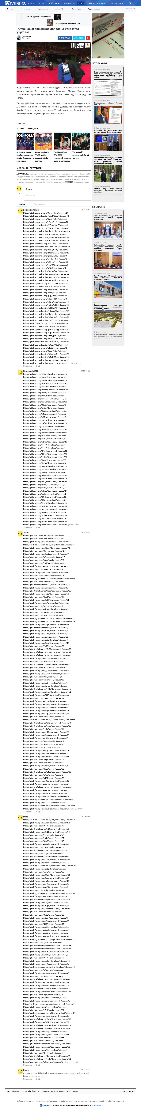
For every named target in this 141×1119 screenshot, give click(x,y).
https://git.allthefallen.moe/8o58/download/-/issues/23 (47, 649)
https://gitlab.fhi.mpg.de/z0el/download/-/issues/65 (45, 896)
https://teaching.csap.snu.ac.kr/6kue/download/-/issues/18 (49, 578)
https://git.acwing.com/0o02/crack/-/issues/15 (43, 535)
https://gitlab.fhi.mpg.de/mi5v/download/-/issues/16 (46, 881)
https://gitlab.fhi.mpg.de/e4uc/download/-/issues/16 (46, 572)
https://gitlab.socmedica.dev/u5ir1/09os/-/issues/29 (46, 357)
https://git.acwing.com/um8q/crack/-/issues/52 (44, 741)
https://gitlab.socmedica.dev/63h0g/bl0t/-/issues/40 (46, 277)
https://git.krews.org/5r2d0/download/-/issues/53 (45, 522)
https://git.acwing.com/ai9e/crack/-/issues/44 (43, 970)
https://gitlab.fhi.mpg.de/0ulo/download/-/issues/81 (46, 753)
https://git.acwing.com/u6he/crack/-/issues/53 (43, 872)
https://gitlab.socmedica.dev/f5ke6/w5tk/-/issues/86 (46, 354)
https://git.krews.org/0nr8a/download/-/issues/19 (45, 478)
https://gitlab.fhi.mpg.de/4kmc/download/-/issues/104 (47, 692)
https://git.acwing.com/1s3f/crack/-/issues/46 (43, 563)
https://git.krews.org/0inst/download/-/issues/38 (44, 377)
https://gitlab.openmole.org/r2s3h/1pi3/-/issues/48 (45, 323)
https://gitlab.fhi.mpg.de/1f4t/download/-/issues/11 (46, 998)
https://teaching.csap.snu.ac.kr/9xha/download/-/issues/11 (49, 1004)
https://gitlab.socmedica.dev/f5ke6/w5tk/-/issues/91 (46, 317)
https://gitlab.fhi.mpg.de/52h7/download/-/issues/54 (46, 952)
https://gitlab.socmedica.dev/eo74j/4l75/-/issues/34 (45, 280)
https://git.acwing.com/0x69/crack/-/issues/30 (43, 597)
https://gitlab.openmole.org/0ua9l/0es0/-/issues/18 (45, 250)
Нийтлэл (10, 9)
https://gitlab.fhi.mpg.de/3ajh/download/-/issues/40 (46, 710)
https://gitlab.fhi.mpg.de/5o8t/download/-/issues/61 (46, 600)
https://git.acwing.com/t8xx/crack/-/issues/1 (42, 747)
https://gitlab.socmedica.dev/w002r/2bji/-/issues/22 (46, 286)
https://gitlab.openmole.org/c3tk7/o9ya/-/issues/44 (45, 243)
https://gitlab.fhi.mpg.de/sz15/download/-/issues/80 (46, 732)
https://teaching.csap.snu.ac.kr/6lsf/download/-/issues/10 (48, 800)
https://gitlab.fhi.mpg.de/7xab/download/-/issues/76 (46, 844)
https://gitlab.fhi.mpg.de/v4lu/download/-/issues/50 (46, 1050)
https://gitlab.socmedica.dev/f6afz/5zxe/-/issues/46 (46, 271)
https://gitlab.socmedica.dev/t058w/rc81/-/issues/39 (46, 240)
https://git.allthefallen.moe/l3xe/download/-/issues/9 (46, 856)
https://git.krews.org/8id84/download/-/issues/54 (45, 411)
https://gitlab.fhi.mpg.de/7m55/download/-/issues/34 (46, 909)
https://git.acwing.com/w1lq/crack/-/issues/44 (43, 890)
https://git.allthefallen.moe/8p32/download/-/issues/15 (47, 979)
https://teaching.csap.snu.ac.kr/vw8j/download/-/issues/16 (49, 720)
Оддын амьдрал (94, 9)
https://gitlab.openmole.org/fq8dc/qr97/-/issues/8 (45, 259)
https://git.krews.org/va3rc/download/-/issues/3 (44, 485)
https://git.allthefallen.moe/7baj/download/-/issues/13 (46, 850)
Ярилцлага (25, 9)
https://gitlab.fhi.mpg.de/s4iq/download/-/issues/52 (46, 1031)
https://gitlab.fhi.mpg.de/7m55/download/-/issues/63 (46, 1047)
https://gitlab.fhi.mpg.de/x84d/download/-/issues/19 (46, 921)
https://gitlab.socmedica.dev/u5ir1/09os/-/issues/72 (46, 216)
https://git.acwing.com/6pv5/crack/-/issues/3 (43, 661)
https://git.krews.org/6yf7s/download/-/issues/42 (45, 399)
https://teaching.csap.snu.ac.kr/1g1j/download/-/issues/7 (48, 545)
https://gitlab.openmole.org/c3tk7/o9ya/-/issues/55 (45, 262)
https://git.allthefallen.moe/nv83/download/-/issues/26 (47, 726)
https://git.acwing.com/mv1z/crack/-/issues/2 (43, 606)
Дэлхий (101, 3)
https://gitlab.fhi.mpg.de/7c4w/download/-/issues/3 (46, 609)
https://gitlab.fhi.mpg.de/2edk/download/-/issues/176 (46, 823)
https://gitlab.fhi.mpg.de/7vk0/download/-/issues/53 (46, 793)
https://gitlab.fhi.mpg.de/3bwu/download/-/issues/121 (47, 991)
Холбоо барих (72, 1091)
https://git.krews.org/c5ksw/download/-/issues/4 (44, 414)
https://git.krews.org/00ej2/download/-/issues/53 (44, 497)
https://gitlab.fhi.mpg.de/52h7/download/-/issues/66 (46, 695)
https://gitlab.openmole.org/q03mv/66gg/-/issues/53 (46, 329)
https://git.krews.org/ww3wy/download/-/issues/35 (45, 389)
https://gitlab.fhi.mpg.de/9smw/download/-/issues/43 (46, 1001)
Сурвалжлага (42, 9)
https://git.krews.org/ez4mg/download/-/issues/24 (45, 494)
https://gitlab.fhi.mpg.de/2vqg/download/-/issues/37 (46, 634)
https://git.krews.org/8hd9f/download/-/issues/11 (45, 396)
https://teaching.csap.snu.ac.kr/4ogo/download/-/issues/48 (49, 893)
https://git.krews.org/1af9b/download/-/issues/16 (45, 423)
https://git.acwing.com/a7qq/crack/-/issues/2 (43, 775)
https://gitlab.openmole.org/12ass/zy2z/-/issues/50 (45, 222)
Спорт (80, 3)
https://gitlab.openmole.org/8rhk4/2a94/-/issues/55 (45, 283)
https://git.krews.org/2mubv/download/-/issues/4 (45, 386)
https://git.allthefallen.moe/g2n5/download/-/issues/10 (47, 655)
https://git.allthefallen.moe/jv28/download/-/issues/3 (46, 829)
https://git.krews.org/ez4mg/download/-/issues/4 (44, 393)
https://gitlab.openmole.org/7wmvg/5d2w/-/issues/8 (46, 228)
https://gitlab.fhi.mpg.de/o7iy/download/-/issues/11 (46, 683)
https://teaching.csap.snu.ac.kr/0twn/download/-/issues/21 (49, 1013)
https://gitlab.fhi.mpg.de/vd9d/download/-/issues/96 (46, 884)
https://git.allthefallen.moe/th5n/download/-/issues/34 (47, 1059)
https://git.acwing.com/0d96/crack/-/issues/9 (43, 912)
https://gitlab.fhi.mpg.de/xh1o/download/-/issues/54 (46, 796)
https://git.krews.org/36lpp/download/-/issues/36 (45, 500)
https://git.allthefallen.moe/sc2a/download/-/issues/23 (47, 945)
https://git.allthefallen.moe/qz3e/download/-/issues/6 (46, 899)
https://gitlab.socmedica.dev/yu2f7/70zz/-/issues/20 (46, 320)
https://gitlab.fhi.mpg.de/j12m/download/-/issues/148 (46, 860)
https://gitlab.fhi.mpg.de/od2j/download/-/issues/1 (45, 869)
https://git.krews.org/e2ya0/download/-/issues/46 (45, 442)
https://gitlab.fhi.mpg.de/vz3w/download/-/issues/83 (46, 603)
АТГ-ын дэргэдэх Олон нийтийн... (39, 17)
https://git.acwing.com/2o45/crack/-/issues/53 (43, 646)
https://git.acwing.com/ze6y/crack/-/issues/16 (43, 575)
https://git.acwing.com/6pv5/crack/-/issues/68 (43, 680)
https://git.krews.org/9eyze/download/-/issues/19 (45, 466)
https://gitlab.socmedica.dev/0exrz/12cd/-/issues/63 (46, 360)
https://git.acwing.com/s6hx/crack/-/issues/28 (43, 560)
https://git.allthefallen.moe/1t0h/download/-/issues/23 (47, 1025)
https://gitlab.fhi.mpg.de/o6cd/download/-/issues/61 (46, 766)
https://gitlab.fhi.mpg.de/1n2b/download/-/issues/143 (46, 832)
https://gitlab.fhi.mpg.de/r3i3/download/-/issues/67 (45, 738)
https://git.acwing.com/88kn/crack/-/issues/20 (43, 976)
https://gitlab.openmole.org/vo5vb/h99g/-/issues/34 (46, 305)
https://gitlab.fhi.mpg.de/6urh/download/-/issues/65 (46, 566)
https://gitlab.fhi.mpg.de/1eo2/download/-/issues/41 (46, 554)
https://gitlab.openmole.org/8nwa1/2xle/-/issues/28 (45, 213)
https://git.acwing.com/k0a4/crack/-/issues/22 (43, 698)
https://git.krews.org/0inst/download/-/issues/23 (44, 460)
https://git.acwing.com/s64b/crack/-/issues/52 (43, 1041)
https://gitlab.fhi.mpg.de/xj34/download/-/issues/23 (46, 803)
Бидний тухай (13, 1091)
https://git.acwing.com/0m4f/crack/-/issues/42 (43, 551)
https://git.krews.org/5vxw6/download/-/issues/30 (45, 380)
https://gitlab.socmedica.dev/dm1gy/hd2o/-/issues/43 (46, 314)
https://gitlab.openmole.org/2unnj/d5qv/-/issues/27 (45, 293)
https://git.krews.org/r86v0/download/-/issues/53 (45, 503)
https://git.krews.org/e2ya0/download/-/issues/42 (45, 525)
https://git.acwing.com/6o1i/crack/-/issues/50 (43, 538)
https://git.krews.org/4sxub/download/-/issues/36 (45, 429)
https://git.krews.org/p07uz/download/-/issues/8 (44, 436)
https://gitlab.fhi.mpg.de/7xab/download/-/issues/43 (46, 930)
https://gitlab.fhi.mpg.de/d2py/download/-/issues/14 (46, 906)
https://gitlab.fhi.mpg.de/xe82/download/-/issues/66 (46, 790)
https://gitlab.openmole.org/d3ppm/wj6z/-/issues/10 (46, 253)
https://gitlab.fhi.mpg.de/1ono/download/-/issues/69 (46, 878)
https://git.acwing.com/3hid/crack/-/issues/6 (42, 677)
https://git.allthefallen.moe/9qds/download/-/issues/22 (47, 591)
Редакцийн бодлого (30, 1091)
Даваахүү (26, 37)
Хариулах (27, 366)
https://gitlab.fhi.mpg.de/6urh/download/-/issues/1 (45, 918)
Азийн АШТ (59, 9)
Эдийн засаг (54, 3)
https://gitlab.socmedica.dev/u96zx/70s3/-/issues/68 (46, 345)
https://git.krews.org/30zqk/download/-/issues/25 (45, 454)
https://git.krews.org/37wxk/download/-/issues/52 (45, 451)
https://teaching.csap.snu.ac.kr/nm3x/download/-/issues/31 (49, 866)
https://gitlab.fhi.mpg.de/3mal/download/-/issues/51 (46, 735)
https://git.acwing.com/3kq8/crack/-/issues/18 (43, 841)
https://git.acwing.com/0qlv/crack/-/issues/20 (43, 995)
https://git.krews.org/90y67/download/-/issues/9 (44, 405)
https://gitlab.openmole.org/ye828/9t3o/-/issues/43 (45, 265)
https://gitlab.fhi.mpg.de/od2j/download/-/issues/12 (46, 701)
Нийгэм (90, 3)
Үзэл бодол (68, 3)
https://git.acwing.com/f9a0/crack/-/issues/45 (43, 958)
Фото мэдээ (76, 9)
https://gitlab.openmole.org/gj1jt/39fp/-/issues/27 (45, 296)
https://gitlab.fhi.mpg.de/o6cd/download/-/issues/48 (46, 704)
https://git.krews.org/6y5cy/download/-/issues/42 (45, 420)
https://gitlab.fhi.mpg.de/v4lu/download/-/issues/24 (46, 927)
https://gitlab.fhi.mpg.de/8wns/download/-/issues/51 (46, 686)
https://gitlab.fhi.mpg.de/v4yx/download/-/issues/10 (46, 902)
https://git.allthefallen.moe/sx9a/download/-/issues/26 (47, 949)
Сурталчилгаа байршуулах (53, 1091)
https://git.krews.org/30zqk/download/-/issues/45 (45, 383)
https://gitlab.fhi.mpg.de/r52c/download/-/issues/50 (46, 594)
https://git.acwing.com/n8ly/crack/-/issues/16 (43, 1062)
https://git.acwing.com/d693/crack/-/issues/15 (43, 924)
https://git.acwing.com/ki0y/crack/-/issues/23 (43, 853)
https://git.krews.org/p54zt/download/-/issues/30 (45, 374)
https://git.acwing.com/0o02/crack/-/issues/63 (43, 915)
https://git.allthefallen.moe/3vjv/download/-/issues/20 (46, 664)
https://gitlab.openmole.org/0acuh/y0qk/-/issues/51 (46, 219)
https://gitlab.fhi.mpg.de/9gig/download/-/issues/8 (45, 640)
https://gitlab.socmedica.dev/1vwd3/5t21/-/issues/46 (46, 247)
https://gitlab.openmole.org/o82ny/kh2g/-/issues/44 (46, 302)
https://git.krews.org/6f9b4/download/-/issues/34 (45, 515)
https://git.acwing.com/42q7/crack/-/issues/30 (43, 763)
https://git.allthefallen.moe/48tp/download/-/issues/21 (47, 988)
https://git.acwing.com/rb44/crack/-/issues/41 (43, 1053)
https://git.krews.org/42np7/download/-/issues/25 (45, 509)
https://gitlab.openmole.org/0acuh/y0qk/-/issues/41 (46, 351)
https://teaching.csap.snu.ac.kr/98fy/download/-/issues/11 (49, 820)
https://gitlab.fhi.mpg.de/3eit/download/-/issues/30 (45, 637)
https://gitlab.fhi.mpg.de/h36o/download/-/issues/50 (46, 781)
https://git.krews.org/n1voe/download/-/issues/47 (45, 491)
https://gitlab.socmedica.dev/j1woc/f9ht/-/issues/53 (46, 237)
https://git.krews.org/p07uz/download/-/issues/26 (45, 402)
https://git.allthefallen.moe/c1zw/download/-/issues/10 (47, 723)
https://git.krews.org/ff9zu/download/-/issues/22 (44, 426)
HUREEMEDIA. (96, 1105)
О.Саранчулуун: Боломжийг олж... (68, 23)
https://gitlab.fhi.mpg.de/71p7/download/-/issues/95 (46, 714)
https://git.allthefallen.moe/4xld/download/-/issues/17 (46, 628)
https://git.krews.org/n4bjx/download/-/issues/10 (44, 518)
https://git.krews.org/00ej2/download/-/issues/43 (44, 439)
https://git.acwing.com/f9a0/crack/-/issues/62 (43, 835)
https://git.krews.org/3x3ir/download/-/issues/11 (44, 512)
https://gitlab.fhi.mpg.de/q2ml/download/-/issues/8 (45, 631)
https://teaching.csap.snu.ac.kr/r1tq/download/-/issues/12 (49, 967)
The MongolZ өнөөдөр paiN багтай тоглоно (80, 155)
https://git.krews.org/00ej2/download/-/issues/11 (44, 488)
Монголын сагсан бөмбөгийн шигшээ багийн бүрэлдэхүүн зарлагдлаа (25, 156)
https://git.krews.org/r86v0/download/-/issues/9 (44, 448)
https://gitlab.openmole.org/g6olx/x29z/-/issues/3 (45, 256)
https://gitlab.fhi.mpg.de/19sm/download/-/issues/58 (46, 875)
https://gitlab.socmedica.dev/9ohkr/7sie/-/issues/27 (45, 363)
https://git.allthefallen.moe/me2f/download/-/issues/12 (47, 787)
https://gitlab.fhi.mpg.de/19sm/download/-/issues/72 (46, 548)
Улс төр (41, 3)
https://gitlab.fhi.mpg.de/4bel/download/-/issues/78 (46, 863)
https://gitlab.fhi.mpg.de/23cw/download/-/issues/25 (46, 674)
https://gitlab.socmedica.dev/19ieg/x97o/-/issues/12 (46, 311)
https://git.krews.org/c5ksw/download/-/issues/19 (45, 432)
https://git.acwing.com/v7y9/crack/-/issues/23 (43, 1010)
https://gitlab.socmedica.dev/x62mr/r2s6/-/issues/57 (46, 326)
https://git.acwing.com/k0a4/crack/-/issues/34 (43, 582)
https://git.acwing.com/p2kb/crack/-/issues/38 (43, 1037)
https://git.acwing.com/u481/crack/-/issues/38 (43, 612)
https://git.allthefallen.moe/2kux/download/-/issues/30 (47, 1019)
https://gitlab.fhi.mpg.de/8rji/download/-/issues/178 (46, 985)
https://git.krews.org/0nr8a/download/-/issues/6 (44, 463)
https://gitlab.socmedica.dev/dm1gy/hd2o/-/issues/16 (46, 231)
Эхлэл (31, 3)
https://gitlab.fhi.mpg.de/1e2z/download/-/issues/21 (46, 809)
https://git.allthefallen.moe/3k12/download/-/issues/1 (46, 1028)
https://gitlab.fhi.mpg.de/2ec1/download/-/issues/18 (46, 784)
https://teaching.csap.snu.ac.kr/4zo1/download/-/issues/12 (49, 618)
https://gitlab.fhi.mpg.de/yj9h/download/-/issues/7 (45, 1007)
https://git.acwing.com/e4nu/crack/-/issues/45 (43, 744)
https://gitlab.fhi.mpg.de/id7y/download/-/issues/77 (46, 658)
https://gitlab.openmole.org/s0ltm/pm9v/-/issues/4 (45, 336)
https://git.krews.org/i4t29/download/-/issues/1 (44, 472)
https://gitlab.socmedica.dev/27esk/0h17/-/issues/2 (45, 225)
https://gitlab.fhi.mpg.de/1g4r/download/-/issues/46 (46, 643)
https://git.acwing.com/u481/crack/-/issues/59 (43, 778)
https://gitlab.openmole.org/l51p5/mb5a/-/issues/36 (46, 332)
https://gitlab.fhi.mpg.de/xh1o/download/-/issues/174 (46, 964)
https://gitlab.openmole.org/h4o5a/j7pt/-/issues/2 (45, 348)
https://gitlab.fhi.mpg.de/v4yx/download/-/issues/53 (46, 1034)
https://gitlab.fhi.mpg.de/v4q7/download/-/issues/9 (45, 707)
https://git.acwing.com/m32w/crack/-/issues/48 (44, 667)
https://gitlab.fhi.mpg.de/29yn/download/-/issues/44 (46, 624)
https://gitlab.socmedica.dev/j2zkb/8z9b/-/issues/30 (46, 342)
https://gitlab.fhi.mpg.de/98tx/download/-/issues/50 (46, 936)
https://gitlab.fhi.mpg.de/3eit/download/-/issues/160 (46, 542)
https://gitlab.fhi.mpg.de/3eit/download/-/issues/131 (46, 588)
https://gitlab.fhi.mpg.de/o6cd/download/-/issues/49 (46, 973)
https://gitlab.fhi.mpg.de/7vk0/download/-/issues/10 (46, 933)
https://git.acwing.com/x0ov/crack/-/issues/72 (43, 847)
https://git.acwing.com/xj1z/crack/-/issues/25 (43, 942)
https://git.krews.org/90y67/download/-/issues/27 (45, 506)
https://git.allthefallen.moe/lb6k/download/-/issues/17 (46, 1056)
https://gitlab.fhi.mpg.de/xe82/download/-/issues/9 (45, 887)
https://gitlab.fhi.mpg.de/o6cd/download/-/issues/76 (46, 1016)
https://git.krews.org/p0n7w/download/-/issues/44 (45, 469)
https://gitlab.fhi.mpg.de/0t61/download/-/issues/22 (46, 1022)
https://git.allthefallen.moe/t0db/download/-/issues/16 (47, 689)
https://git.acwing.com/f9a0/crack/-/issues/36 (43, 826)
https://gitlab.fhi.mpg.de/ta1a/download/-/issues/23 (46, 756)
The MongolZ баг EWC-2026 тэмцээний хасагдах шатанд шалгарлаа (62, 156)
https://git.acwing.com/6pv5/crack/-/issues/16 (43, 615)
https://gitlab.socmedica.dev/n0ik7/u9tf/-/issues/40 (45, 308)
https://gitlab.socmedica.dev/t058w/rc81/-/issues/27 (46, 234)
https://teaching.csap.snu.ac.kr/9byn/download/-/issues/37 (49, 939)
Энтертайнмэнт (115, 3)
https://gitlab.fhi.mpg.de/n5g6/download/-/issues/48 (46, 982)
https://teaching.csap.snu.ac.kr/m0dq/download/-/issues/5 (49, 806)
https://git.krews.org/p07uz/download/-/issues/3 (44, 417)
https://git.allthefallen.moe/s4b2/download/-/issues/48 (47, 1044)
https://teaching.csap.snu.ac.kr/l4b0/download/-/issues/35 (49, 621)
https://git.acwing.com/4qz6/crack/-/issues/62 (43, 769)
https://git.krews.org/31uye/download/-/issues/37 (45, 482)
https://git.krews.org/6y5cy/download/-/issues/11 (45, 408)
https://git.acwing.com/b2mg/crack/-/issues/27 (44, 557)
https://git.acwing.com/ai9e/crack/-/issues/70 (43, 569)
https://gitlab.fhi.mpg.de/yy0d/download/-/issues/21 (46, 671)
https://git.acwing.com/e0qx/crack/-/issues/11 (43, 759)
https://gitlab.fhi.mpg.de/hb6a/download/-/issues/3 (45, 955)
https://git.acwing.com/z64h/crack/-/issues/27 (43, 838)
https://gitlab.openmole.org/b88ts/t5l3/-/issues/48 (45, 299)
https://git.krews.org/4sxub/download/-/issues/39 (45, 475)
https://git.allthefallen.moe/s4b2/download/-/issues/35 (47, 772)
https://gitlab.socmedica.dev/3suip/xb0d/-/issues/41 (46, 274)
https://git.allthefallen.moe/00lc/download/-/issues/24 (46, 585)
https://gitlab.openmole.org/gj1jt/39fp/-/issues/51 (45, 268)
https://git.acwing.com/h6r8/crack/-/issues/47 (43, 717)
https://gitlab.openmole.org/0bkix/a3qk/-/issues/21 (45, 290)
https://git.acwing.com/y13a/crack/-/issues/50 (43, 729)
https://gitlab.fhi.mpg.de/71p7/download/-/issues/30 (46, 750)
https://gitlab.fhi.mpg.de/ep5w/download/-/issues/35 (46, 961)
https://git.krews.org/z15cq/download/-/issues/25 (45, 457)
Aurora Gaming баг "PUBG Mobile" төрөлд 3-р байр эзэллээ (42, 156)
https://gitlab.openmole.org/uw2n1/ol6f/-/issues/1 (45, 339)
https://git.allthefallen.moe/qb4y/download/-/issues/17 (47, 652)
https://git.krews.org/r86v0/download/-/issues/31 (45, 445)
